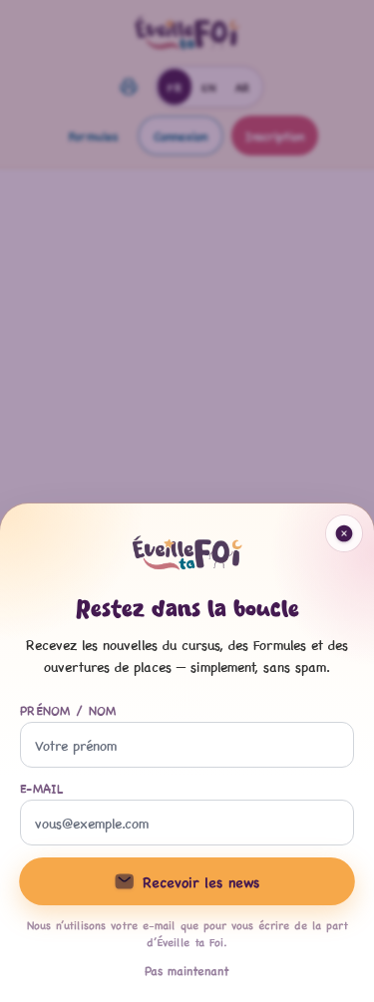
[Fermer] (187, 501)
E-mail (42, 788)
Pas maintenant (187, 970)
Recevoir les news (201, 881)
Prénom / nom (68, 710)
